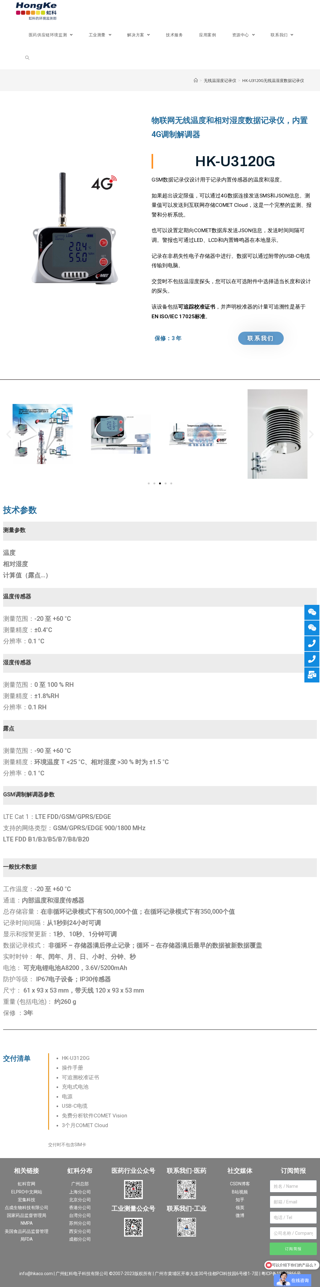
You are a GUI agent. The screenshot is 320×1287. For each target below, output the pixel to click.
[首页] (196, 80)
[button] (8, 434)
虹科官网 (26, 1183)
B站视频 (240, 1191)
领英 (240, 1207)
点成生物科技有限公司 (26, 1207)
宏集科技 (26, 1199)
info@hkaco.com (36, 1273)
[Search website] (27, 57)
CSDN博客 (240, 1183)
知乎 (240, 1199)
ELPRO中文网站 (26, 1191)
